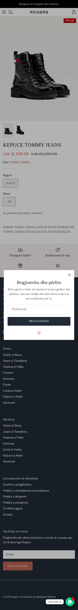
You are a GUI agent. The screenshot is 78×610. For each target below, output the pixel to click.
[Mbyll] (69, 275)
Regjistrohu (39, 321)
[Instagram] (39, 332)
